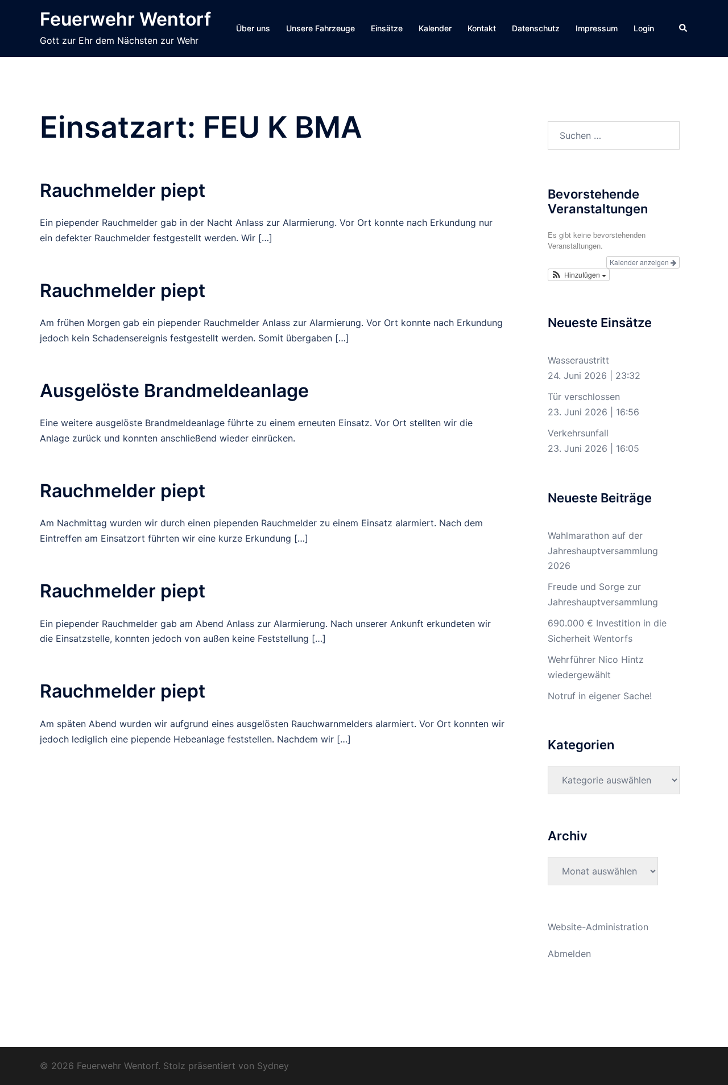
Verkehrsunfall (578, 433)
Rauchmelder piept (122, 190)
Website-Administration (598, 927)
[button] (683, 28)
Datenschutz (536, 28)
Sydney (273, 1065)
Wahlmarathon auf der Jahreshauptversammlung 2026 (603, 551)
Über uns (253, 28)
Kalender (435, 28)
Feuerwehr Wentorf (125, 19)
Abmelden (569, 953)
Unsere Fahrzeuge (320, 28)
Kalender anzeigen (640, 262)
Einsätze (387, 28)
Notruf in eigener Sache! (600, 696)
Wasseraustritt (578, 360)
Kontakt (482, 28)
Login (644, 28)
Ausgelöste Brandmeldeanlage (174, 390)
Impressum (597, 28)
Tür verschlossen (584, 396)
